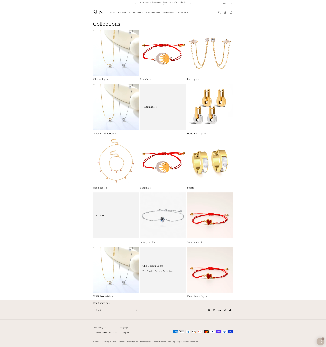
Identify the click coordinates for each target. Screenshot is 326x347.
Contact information (190, 342)
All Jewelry (99, 79)
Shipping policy (174, 342)
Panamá (144, 187)
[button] (123, 12)
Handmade (148, 106)
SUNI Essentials (102, 296)
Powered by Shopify (117, 342)
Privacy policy (145, 342)
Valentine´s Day (196, 296)
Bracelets (145, 79)
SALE (98, 215)
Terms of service (159, 342)
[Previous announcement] (136, 3)
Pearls (190, 187)
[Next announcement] (190, 3)
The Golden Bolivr (152, 265)
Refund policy (132, 342)
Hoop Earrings (195, 133)
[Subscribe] (136, 310)
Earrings (192, 79)
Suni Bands (193, 242)
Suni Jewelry (104, 342)
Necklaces (99, 187)
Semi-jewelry (147, 242)
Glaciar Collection (103, 133)
